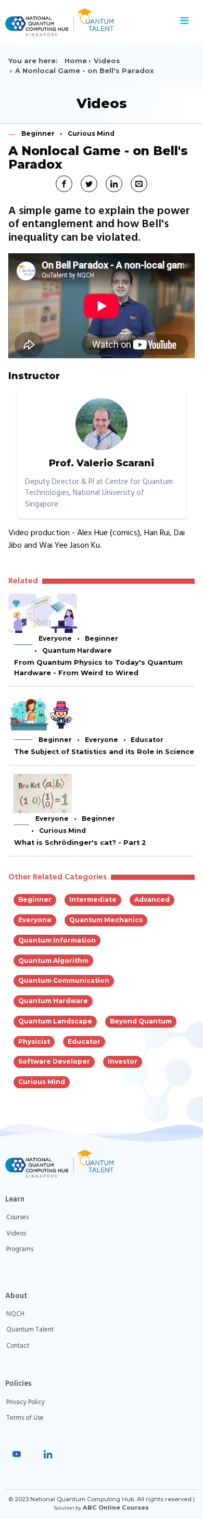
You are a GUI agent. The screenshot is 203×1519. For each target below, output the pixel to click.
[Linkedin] (47, 1454)
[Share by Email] (139, 183)
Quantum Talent (30, 1330)
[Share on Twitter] (89, 183)
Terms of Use (25, 1418)
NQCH (15, 1314)
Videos (107, 61)
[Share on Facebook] (64, 183)
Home (76, 61)
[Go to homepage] (88, 22)
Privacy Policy (25, 1402)
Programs (19, 1249)
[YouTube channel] (16, 1454)
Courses (17, 1217)
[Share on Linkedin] (114, 183)
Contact (17, 1346)
